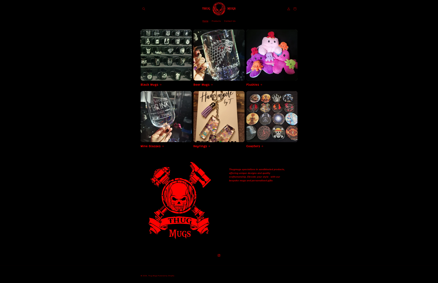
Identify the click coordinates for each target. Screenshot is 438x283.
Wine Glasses (151, 146)
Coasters (253, 146)
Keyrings (200, 146)
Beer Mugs (201, 84)
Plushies (252, 84)
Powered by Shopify (166, 276)
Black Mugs (149, 84)
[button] (144, 9)
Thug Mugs (152, 276)
